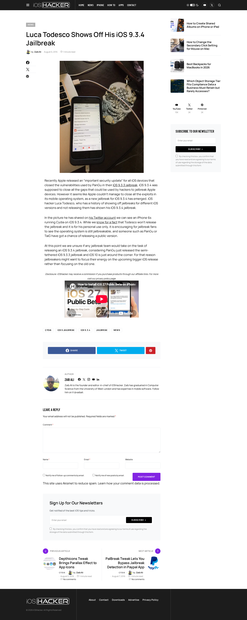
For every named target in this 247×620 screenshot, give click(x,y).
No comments (69, 579)
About (92, 599)
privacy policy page (106, 278)
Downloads (118, 599)
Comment (48, 424)
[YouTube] (204, 5)
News (31, 24)
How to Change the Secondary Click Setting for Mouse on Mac (202, 45)
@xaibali (78, 392)
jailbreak (101, 330)
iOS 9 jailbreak (66, 330)
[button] (28, 5)
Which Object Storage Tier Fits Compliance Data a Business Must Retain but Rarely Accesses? (203, 86)
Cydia (48, 330)
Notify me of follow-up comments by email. (65, 475)
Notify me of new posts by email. (109, 475)
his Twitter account (102, 218)
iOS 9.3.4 (85, 330)
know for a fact (107, 222)
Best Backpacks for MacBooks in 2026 (199, 65)
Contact (104, 599)
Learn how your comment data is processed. (129, 483)
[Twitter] (212, 5)
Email (87, 459)
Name (46, 459)
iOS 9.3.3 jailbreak (125, 185)
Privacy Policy (150, 599)
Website (129, 459)
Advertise (133, 599)
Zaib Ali (69, 380)
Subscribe (137, 520)
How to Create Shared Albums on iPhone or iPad (203, 25)
